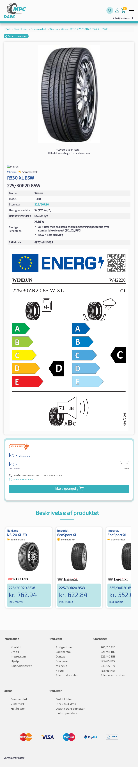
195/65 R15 (108, 661)
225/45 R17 (108, 651)
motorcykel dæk (66, 713)
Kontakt (16, 647)
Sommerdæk (19, 699)
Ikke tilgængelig (66, 488)
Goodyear (62, 661)
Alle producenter (67, 675)
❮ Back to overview (16, 36)
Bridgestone (64, 647)
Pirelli (60, 670)
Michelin (61, 665)
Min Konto (117, 10)
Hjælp (15, 661)
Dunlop (60, 656)
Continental (63, 651)
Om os (15, 651)
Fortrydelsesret (21, 665)
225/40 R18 (108, 656)
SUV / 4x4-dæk (66, 703)
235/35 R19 (108, 665)
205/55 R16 (108, 647)
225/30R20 (41, 204)
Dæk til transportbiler (70, 708)
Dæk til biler (64, 699)
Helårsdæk (18, 708)
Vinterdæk (17, 703)
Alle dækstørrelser (113, 675)
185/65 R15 (108, 670)
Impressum (18, 656)
